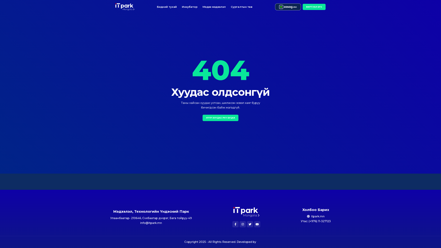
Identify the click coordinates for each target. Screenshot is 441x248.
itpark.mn (318, 216)
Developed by (247, 242)
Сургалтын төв (241, 6)
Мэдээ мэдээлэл (214, 6)
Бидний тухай (167, 6)
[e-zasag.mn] (288, 6)
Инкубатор (189, 6)
